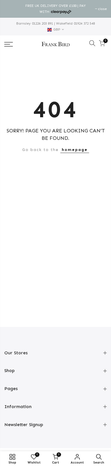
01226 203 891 (42, 23)
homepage (75, 149)
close (11, 9)
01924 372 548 (84, 23)
